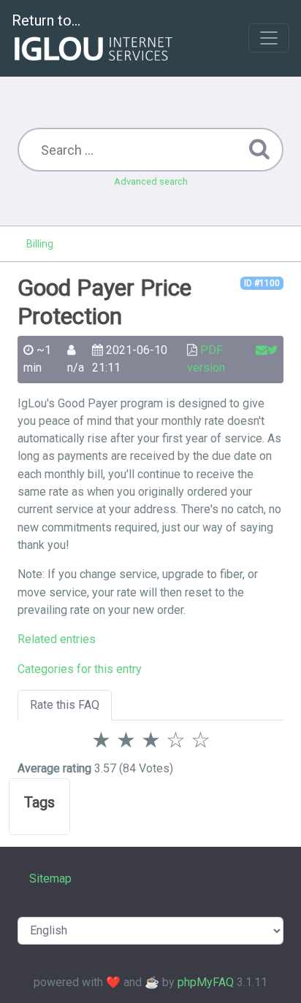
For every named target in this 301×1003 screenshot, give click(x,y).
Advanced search (151, 181)
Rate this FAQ (64, 705)
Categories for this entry (80, 669)
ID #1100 (262, 283)
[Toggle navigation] (268, 38)
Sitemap (50, 878)
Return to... (46, 20)
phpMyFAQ (206, 982)
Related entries (57, 639)
